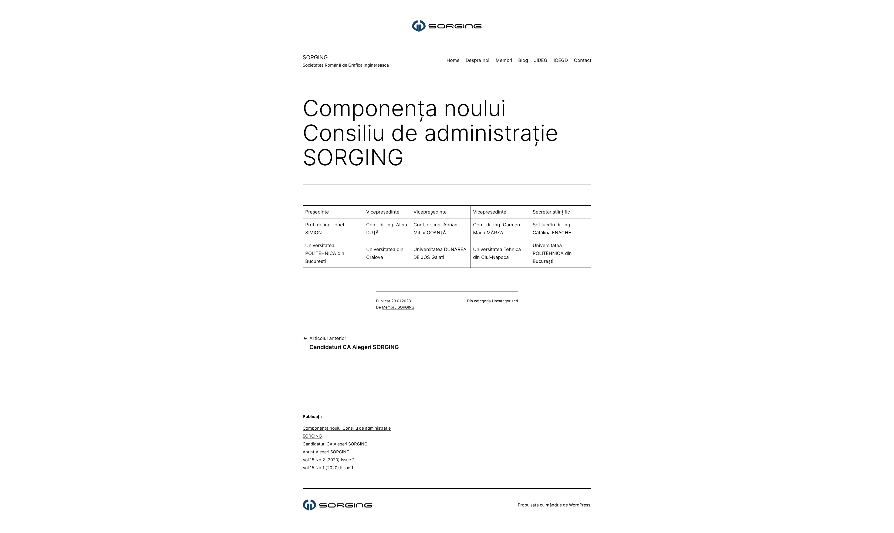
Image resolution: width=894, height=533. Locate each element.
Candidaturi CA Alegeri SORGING (335, 443)
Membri (504, 60)
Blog (523, 60)
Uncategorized (505, 301)
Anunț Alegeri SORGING (326, 451)
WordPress (579, 504)
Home (453, 60)
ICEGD (561, 60)
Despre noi (477, 60)
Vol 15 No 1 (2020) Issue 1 (328, 467)
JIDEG (540, 60)
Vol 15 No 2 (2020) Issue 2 (329, 459)
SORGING (315, 57)
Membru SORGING (398, 307)
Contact (582, 60)
